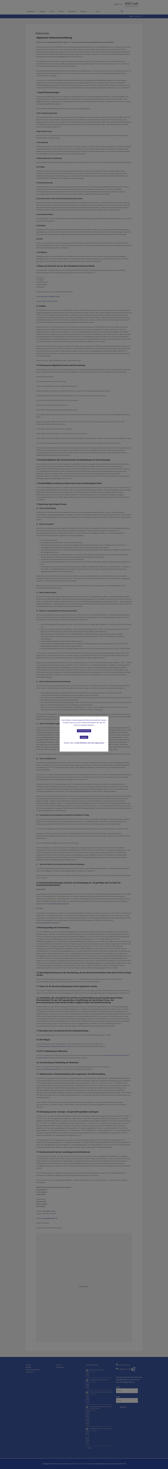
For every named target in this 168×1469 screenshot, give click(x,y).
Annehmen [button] (84, 737)
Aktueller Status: (84, 743)
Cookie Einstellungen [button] (84, 731)
